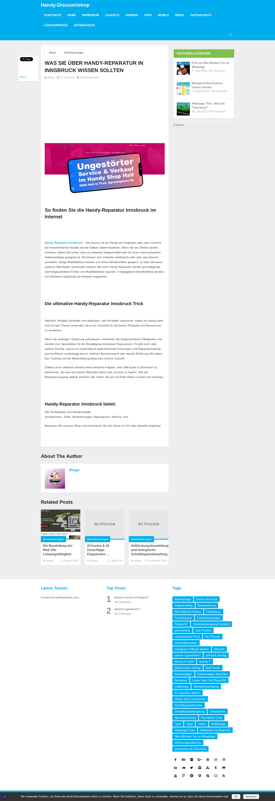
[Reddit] (191, 775)
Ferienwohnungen (208, 617)
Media (179, 15)
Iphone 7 (205, 661)
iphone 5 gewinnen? (127, 609)
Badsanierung (207, 605)
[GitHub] (224, 767)
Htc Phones (212, 636)
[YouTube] (175, 775)
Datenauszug (84, 25)
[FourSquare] (183, 775)
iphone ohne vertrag (188, 667)
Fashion (179, 124)
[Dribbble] (224, 759)
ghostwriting (182, 630)
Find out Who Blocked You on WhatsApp (211, 64)
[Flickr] (191, 759)
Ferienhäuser (183, 617)
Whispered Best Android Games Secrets (207, 85)
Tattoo (202, 724)
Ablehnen (251, 796)
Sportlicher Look (211, 717)
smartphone (217, 711)
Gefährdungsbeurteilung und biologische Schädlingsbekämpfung (150, 550)
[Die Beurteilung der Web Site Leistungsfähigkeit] (60, 525)
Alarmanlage (183, 599)
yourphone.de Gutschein (190, 748)
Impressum (90, 15)
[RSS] (224, 775)
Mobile (163, 15)
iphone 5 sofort (184, 661)
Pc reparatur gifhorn (187, 692)
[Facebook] (175, 759)
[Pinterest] (208, 759)
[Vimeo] (199, 767)
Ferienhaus (213, 611)
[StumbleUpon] (208, 767)
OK (236, 796)
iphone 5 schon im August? (131, 597)
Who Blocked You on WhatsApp (195, 736)
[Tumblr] (216, 767)
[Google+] (199, 759)
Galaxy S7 (181, 624)
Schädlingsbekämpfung (190, 711)
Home (71, 15)
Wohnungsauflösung (188, 742)
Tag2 (178, 724)
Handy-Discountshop (65, 5)
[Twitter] (191, 767)
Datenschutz (200, 15)
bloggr (51, 77)
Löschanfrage (56, 25)
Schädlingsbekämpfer (188, 705)
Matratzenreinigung (206, 686)
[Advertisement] (105, 110)
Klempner (181, 680)
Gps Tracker (203, 630)
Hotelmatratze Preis (187, 636)
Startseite (52, 15)
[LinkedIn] (175, 767)
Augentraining (183, 605)
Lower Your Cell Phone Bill (209, 680)
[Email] (216, 775)
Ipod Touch (213, 667)
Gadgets (112, 15)
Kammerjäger (183, 674)
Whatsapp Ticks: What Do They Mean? (208, 105)
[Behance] (183, 759)
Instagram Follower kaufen (192, 649)
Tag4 (189, 724)
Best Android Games (188, 611)
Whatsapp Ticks (185, 730)
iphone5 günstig (216, 655)
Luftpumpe (181, 686)
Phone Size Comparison (190, 699)
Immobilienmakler (186, 642)
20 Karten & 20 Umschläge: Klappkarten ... (98, 550)
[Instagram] (216, 759)
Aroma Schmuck (206, 599)
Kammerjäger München (212, 674)
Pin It (23, 77)
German (131, 15)
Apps (148, 15)
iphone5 (219, 649)
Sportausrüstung (185, 717)
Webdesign (218, 724)
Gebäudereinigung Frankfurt (211, 624)
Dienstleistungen (74, 52)
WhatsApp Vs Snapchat (215, 730)
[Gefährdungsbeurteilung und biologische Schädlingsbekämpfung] (148, 525)
